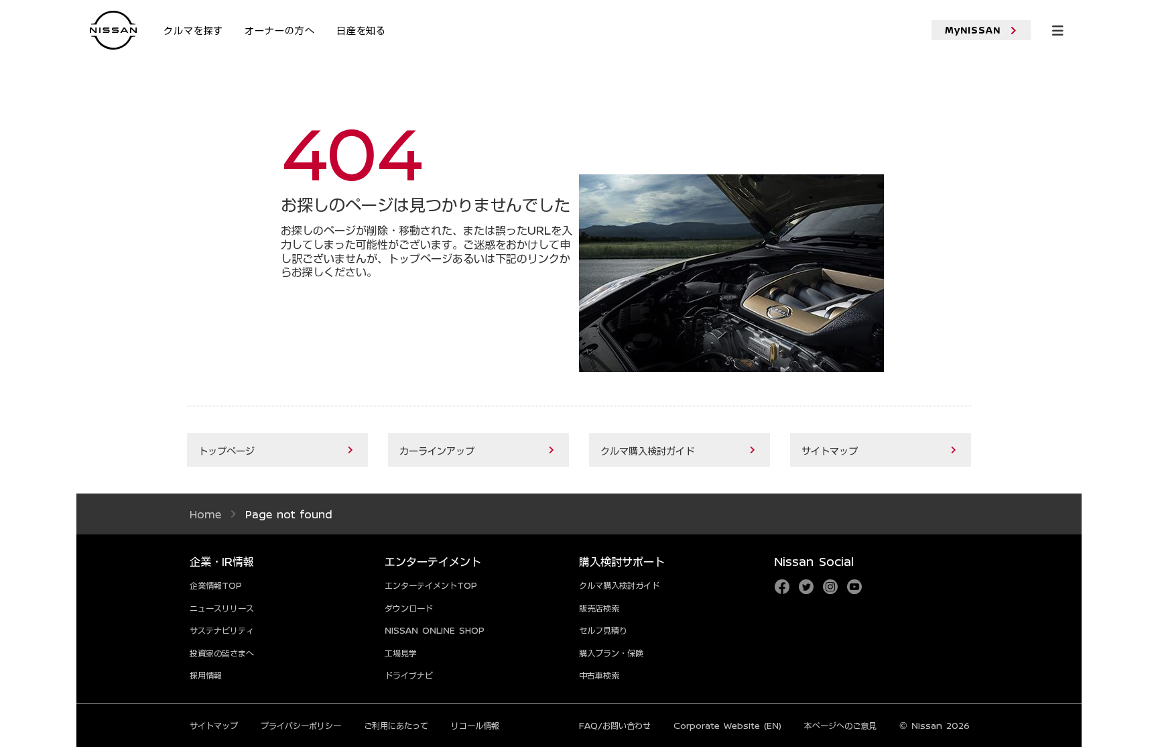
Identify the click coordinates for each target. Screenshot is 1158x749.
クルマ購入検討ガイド (647, 450)
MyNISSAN (973, 30)
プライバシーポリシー (301, 726)
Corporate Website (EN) (727, 726)
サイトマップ (829, 450)
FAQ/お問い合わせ (615, 726)
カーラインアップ (436, 450)
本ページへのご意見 (840, 726)
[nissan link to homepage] (113, 31)
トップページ (226, 450)
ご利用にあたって (396, 726)
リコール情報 (475, 726)
